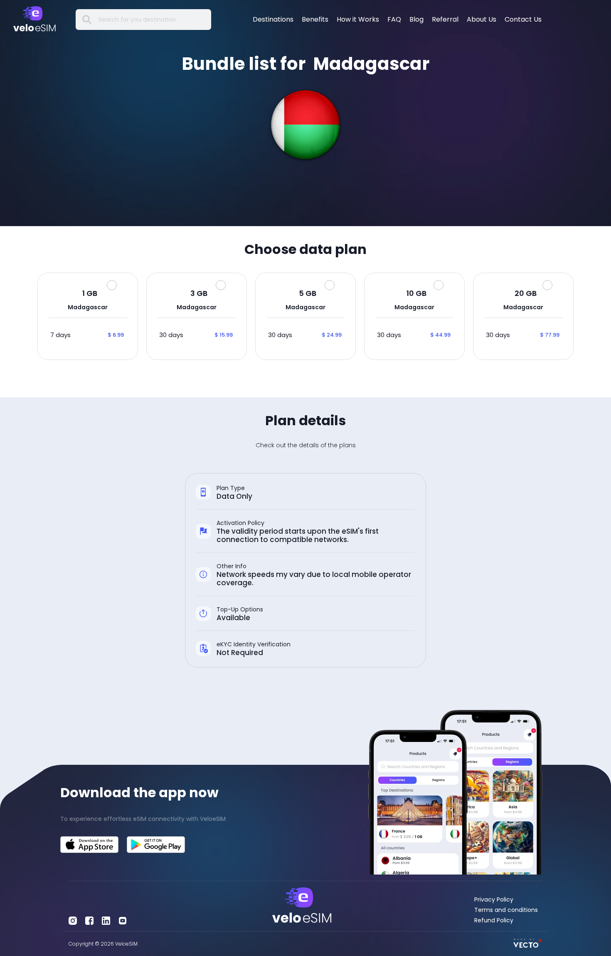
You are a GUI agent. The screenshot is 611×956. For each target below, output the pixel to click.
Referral (445, 19)
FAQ (394, 19)
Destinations (273, 19)
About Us (481, 19)
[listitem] (155, 819)
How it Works (358, 19)
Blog (416, 19)
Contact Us (523, 19)
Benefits (315, 19)
